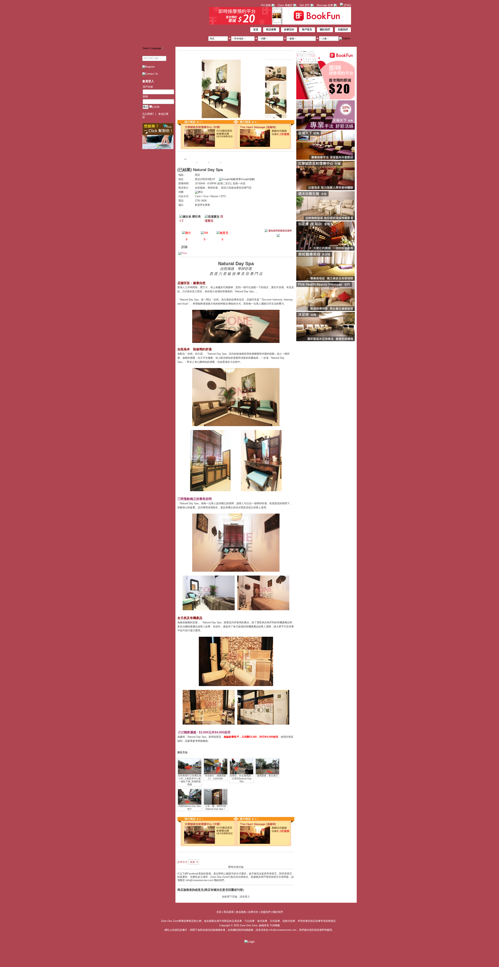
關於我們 (325, 29)
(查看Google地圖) (245, 179)
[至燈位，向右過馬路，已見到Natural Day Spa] (241, 773)
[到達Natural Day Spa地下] (189, 804)
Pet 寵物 (266, 5)
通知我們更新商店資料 (280, 230)
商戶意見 (307, 29)
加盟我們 (343, 29)
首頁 (255, 29)
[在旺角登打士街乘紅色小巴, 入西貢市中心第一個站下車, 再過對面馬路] (189, 773)
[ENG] (347, 5)
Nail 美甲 (305, 5)
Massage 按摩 (325, 5)
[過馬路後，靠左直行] (267, 773)
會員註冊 (163, 113)
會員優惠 (241, 911)
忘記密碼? (148, 113)
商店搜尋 (271, 29)
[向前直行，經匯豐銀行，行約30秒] (215, 773)
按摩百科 (289, 29)
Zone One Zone (174, 22)
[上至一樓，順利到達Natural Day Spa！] (215, 804)
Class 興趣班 (285, 5)
